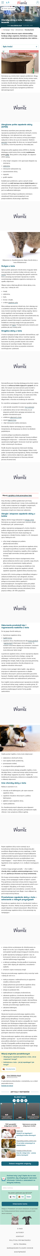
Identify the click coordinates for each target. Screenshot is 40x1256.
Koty (12, 30)
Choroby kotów (29, 30)
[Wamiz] (23, 2)
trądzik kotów (7, 638)
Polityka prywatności (20, 1240)
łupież (14, 325)
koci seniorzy (29, 407)
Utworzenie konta (20, 1204)
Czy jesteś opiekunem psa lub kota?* (20, 1193)
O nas (20, 1229)
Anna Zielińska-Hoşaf (16, 25)
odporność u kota (15, 417)
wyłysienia (6, 166)
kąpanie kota (12, 420)
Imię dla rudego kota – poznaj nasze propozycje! (26, 1154)
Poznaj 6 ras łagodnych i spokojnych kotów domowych (26, 1134)
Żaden (29, 1197)
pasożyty (4, 142)
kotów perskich (33, 641)
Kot (23, 1197)
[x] (18, 1100)
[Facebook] (14, 1100)
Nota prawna (20, 1244)
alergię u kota (29, 520)
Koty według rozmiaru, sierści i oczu (26, 1140)
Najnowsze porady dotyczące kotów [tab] (29, 1125)
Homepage (6, 30)
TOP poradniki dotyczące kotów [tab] (10, 1125)
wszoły (3, 274)
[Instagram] (21, 1100)
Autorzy (20, 1233)
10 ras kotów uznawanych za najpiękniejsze (25, 1144)
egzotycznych (8, 643)
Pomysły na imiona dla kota (23, 1150)
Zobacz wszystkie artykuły (20, 1164)
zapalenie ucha (13, 302)
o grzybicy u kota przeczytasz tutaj (20, 495)
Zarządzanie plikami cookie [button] (20, 1248)
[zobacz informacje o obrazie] (38, 8)
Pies (14, 1197)
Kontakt (20, 1236)
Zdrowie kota (19, 30)
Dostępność (20, 1252)
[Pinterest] (25, 1100)
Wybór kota (19, 1131)
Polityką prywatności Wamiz (11, 1211)
